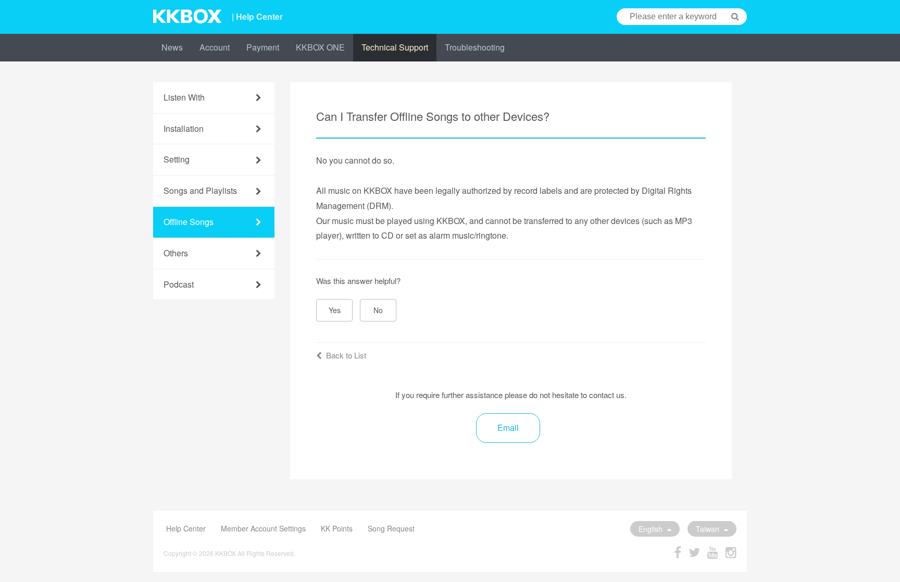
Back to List (346, 355)
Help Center (186, 528)
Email (508, 428)
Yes (335, 310)
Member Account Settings (263, 528)
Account (214, 47)
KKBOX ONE (320, 47)
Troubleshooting (475, 47)
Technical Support (394, 47)
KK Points (337, 528)
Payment (262, 47)
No (378, 310)
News (172, 47)
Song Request (391, 528)
